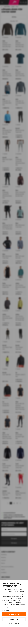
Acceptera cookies (14, 614)
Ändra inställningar (14, 623)
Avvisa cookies (14, 619)
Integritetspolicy (5, 610)
